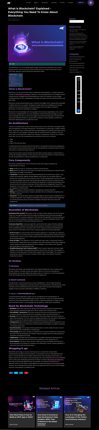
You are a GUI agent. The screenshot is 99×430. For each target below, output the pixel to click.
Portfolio (62, 2)
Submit (79, 110)
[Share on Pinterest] (26, 373)
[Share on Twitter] (16, 373)
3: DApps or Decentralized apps (17, 83)
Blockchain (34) (73, 61)
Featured (16, 19)
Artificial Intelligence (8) (75, 59)
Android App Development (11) (77, 56)
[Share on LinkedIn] (21, 373)
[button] (91, 2)
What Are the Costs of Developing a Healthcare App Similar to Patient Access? (78, 43)
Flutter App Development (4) (76, 65)
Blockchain (11, 19)
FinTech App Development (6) (76, 63)
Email (78, 94)
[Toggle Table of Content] (19, 75)
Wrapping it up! (12, 85)
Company (70, 2)
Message (78, 101)
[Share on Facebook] (11, 373)
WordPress (14, 429)
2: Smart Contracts (15, 82)
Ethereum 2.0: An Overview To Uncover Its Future (32, 205)
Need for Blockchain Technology (15, 84)
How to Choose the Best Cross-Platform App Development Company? (76, 48)
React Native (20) (73, 70)
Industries (54, 2)
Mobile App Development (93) (76, 67)
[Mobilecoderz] (9, 3)
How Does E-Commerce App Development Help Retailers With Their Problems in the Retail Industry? (78, 34)
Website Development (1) (75, 72)
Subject (78, 98)
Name (78, 90)
